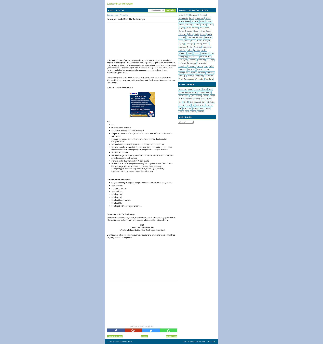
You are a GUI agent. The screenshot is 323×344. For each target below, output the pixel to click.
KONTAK (120, 10)
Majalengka (207, 47)
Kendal (186, 40)
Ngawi (190, 53)
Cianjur (203, 24)
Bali (187, 15)
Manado (197, 50)
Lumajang (182, 47)
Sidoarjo (182, 72)
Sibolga (206, 69)
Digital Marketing (196, 96)
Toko (187, 112)
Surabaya (190, 76)
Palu (212, 53)
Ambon (181, 15)
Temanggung (189, 79)
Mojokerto (182, 53)
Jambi (197, 34)
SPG (184, 108)
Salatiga (200, 66)
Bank (210, 89)
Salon (211, 66)
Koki (191, 102)
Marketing (210, 102)
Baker (205, 89)
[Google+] (133, 330)
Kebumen (208, 37)
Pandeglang (183, 56)
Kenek (186, 102)
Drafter (181, 99)
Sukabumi (201, 72)
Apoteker (198, 89)
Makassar (182, 50)
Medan (203, 50)
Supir (202, 108)
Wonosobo (199, 79)
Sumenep (182, 76)
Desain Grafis (183, 96)
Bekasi (187, 21)
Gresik (208, 31)
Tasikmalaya (209, 76)
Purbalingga (191, 63)
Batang (181, 21)
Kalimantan (191, 37)
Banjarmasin (183, 18)
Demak (181, 31)
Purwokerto (183, 66)
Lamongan (189, 44)
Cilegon (181, 28)
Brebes (181, 24)
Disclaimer (212, 341)
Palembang (205, 53)
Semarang (191, 69)
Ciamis (197, 24)
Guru (203, 99)
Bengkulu (195, 21)
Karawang (199, 37)
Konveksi (197, 102)
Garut (202, 31)
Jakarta (190, 34)
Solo (188, 72)
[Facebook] (116, 330)
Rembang (192, 66)
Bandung (203, 15)
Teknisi (181, 112)
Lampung (198, 44)
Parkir (188, 105)
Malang (189, 50)
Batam (208, 18)
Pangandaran (193, 56)
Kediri (181, 40)
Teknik (207, 108)
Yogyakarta (209, 79)
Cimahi (188, 28)
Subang (193, 72)
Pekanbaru (192, 60)
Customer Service (205, 92)
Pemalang (201, 60)
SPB (180, 108)
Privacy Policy (200, 341)
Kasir (180, 102)
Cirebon (195, 28)
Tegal (181, 79)
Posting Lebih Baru (115, 336)
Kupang (181, 44)
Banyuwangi (199, 18)
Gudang (197, 99)
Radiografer (200, 105)
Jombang (182, 37)
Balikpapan (194, 15)
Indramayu (182, 34)
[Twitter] (151, 330)
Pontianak (182, 63)
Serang (199, 69)
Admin (190, 89)
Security (195, 108)
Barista (181, 92)
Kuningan (206, 40)
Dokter (206, 96)
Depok (196, 31)
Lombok (206, 44)
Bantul (191, 18)
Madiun (190, 47)
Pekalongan (183, 60)
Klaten (193, 40)
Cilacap (210, 24)
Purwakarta (202, 63)
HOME (111, 10)
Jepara (209, 34)
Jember (202, 34)
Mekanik (181, 105)
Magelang (197, 47)
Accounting (183, 89)
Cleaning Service (191, 92)
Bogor (202, 21)
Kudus (199, 40)
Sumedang (210, 72)
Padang (196, 53)
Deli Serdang (204, 28)
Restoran (209, 105)
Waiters (193, 112)
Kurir (204, 102)
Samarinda (182, 69)
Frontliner (188, 99)
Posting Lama (171, 336)
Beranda (144, 336)
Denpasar (188, 31)
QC (193, 105)
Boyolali (209, 21)
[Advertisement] (142, 41)
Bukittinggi (189, 24)
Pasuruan (203, 56)
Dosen (212, 96)
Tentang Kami (188, 341)
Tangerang (199, 76)
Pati (209, 56)
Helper (209, 99)
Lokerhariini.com (125, 341)
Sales (206, 66)
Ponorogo (210, 60)
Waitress (201, 112)
